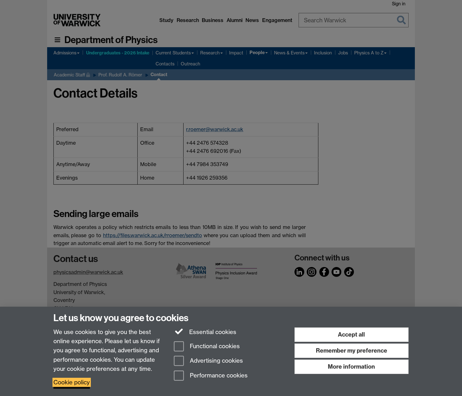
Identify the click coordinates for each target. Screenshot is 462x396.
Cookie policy (71, 382)
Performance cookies (218, 375)
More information (351, 366)
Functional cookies (214, 346)
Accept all (351, 334)
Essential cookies (212, 332)
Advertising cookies (215, 361)
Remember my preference (351, 350)
